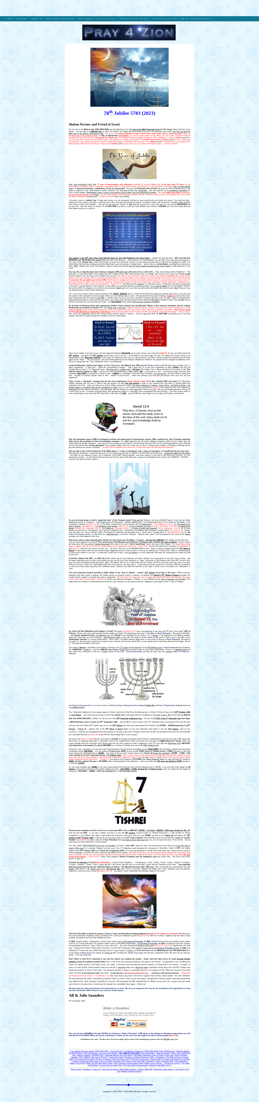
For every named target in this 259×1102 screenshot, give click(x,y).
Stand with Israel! (116, 1057)
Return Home (76, 1069)
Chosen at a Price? (172, 1063)
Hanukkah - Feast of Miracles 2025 (159, 1061)
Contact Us (96, 1069)
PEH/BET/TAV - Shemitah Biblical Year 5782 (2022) (112, 1055)
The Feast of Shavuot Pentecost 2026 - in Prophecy (144, 1057)
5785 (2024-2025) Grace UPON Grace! (160, 1051)
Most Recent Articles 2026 (112, 1069)
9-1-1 (168, 1065)
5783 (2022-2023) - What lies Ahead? (155, 1053)
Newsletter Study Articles (164, 1069)
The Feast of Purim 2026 (84, 1059)
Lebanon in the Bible (157, 1065)
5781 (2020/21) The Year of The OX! (93, 1057)
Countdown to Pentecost (133, 1051)
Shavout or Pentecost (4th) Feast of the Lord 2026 (92, 1061)
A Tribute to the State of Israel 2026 (176, 1059)
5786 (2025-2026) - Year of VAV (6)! (109, 1051)
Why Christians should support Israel (128, 1063)
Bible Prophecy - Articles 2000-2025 (138, 1069)
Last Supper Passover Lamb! (82, 1051)
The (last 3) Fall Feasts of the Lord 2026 (129, 1061)
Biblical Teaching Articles (131, 1071)
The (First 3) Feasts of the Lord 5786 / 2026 (112, 1059)
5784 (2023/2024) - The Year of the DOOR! (100, 1053)
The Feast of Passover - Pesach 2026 (146, 1059)
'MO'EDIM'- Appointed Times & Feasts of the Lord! (153, 1055)
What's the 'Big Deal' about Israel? (99, 1063)
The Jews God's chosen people (135, 1065)
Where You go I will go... (153, 1063)
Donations (87, 1069)
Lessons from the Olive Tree (110, 1065)
